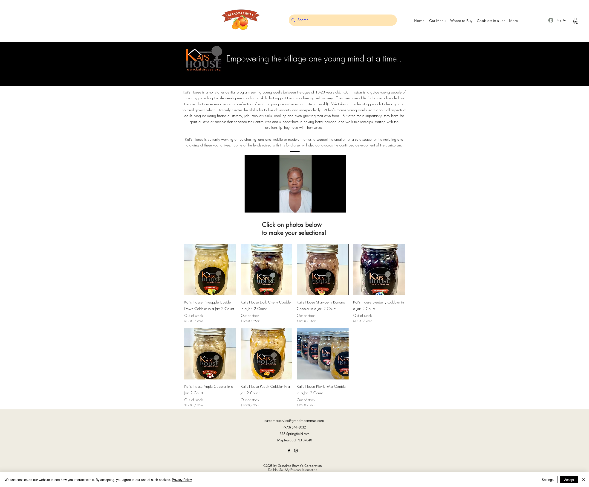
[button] (575, 21)
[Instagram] (296, 450)
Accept (569, 479)
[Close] (583, 479)
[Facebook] (289, 450)
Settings (548, 479)
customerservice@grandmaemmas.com (294, 420)
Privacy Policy (182, 479)
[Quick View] (210, 269)
